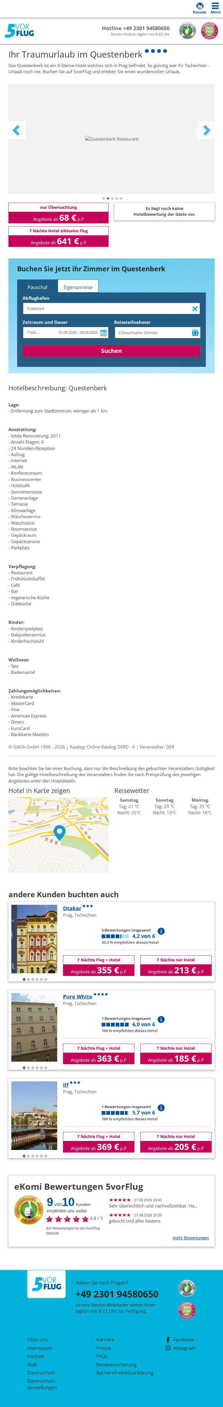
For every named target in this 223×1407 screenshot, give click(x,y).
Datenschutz (41, 1373)
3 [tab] (112, 199)
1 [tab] (104, 199)
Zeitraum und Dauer (45, 322)
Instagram (184, 1348)
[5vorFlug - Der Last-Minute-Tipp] (19, 31)
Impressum (39, 1348)
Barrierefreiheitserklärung (118, 1373)
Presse (103, 1348)
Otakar (72, 908)
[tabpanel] (111, 139)
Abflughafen (36, 298)
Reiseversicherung (116, 1364)
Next (206, 130)
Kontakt (35, 1356)
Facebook (183, 1339)
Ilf (66, 1084)
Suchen (111, 351)
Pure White (77, 996)
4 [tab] (117, 199)
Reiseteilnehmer (132, 322)
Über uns (37, 1339)
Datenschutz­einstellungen (42, 1384)
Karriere (105, 1339)
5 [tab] (121, 199)
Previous (17, 130)
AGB (32, 1364)
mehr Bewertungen (191, 1237)
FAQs (101, 1356)
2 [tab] (108, 199)
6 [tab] (46, 980)
